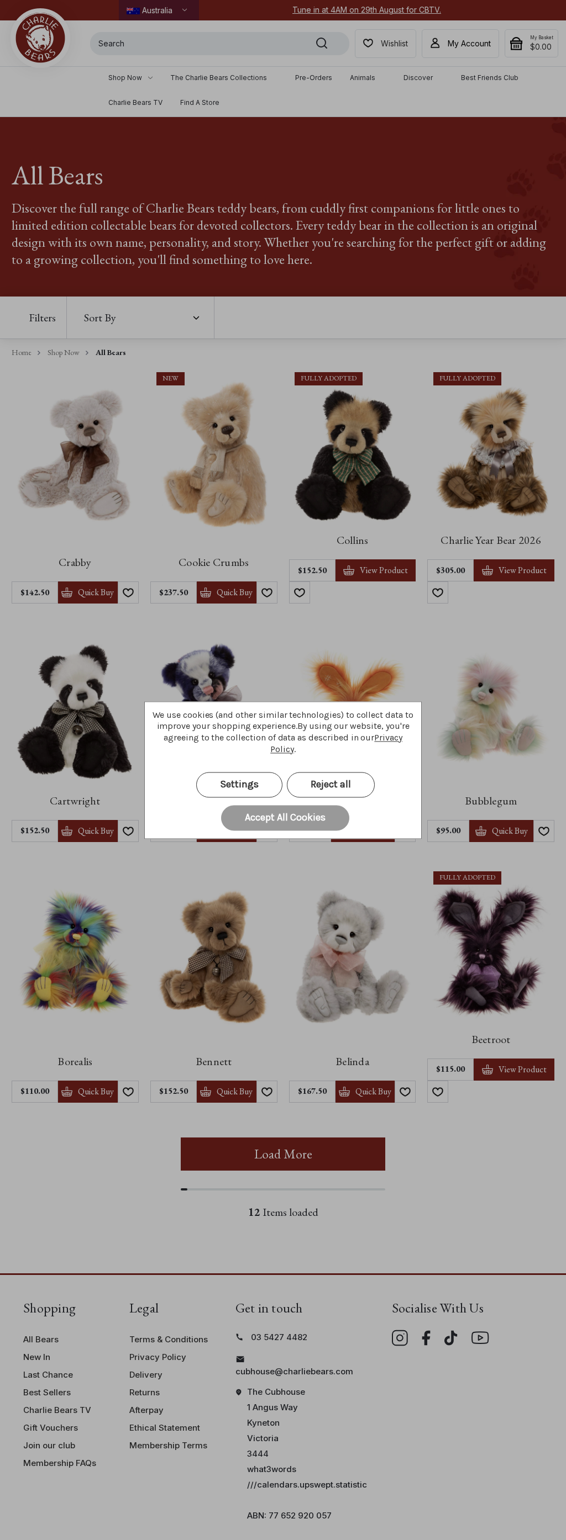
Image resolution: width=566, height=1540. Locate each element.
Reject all (331, 784)
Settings (239, 784)
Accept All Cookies (285, 817)
